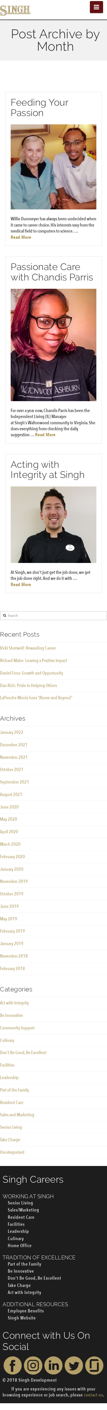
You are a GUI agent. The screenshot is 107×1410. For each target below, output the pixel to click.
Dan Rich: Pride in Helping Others (28, 685)
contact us (93, 1395)
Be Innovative (11, 1015)
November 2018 (14, 956)
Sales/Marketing (23, 1210)
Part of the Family (14, 1090)
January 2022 (11, 732)
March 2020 (10, 844)
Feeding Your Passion (39, 107)
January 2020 (11, 869)
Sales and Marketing (17, 1115)
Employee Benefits (26, 1311)
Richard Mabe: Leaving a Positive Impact (33, 660)
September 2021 (14, 782)
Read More (21, 237)
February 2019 (12, 931)
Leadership (9, 1078)
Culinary (7, 1040)
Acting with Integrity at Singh (48, 469)
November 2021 (14, 757)
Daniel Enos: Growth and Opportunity (31, 673)
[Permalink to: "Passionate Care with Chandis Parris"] (53, 345)
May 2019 (8, 919)
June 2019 (9, 906)
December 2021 (14, 745)
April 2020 (9, 832)
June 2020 (9, 807)
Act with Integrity (14, 1003)
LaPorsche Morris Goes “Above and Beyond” (36, 698)
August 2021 (11, 794)
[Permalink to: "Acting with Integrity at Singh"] (53, 524)
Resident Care (11, 1103)
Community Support (17, 1028)
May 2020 (8, 819)
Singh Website (22, 1318)
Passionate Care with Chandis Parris (52, 272)
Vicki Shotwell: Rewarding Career (28, 648)
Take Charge (10, 1140)
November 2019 (14, 881)
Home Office (20, 1245)
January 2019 (11, 943)
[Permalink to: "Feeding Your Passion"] (53, 166)
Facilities (7, 1065)
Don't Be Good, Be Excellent (23, 1053)
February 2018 (12, 968)
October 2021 (11, 769)
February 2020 (12, 857)
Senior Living (11, 1127)
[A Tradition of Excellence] (15, 10)
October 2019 (11, 894)
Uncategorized (12, 1152)
